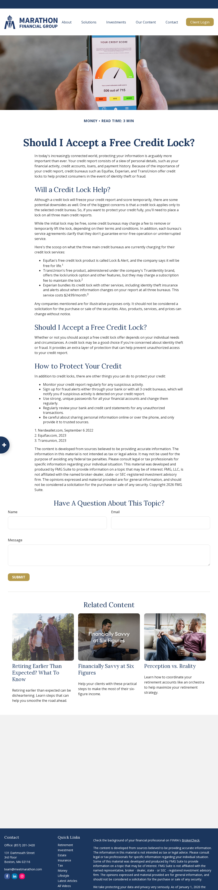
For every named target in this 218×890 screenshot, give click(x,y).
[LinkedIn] (14, 876)
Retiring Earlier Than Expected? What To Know (37, 673)
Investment (65, 850)
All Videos (64, 886)
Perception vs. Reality (170, 666)
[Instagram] (22, 876)
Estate (62, 855)
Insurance (64, 860)
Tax (60, 865)
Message (15, 540)
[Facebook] (7, 876)
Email (115, 512)
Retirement (65, 845)
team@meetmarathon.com (23, 869)
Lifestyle (63, 876)
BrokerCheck (190, 840)
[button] (66, 22)
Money (62, 870)
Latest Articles (67, 881)
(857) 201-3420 (24, 845)
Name (12, 512)
